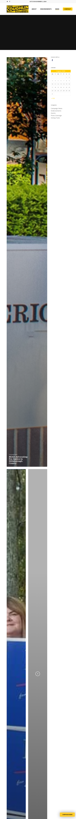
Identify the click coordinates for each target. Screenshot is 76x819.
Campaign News (13, 454)
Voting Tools (55, 118)
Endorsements (56, 111)
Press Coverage (56, 115)
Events (53, 113)
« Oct (53, 98)
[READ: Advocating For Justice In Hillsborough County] (27, 262)
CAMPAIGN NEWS (67, 814)
